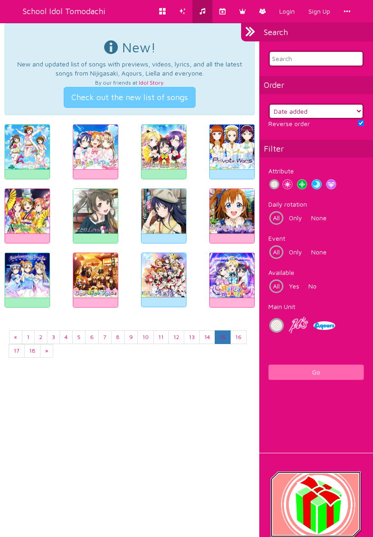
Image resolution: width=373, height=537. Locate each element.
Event (276, 238)
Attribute (281, 171)
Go (316, 372)
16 (238, 337)
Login (287, 11)
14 (207, 337)
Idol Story (151, 83)
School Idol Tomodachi (64, 11)
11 (161, 337)
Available (281, 272)
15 (223, 337)
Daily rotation (287, 204)
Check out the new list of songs (129, 97)
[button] (242, 11)
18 (32, 350)
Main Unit (281, 306)
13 (192, 337)
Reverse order (289, 123)
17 (17, 350)
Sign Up (319, 11)
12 (176, 337)
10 (145, 337)
